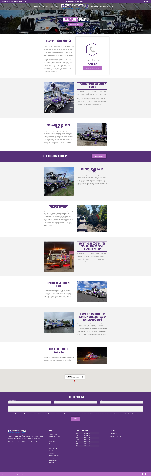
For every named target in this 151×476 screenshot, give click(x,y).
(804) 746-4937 (81, 1)
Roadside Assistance (54, 436)
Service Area (45, 6)
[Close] (82, 376)
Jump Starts (52, 441)
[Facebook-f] (145, 1)
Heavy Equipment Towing (55, 457)
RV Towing (51, 462)
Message (10, 404)
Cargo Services (53, 450)
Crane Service (52, 453)
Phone (101, 400)
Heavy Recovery (53, 460)
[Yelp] (149, 1)
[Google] (147, 1)
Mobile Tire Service (53, 446)
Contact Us (110, 6)
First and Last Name (12, 400)
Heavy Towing (54, 6)
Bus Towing (103, 6)
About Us (36, 6)
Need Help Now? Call (71, 1)
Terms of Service (40, 441)
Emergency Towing (53, 434)
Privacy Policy (31, 441)
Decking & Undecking (54, 455)
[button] (74, 381)
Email (55, 400)
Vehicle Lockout (53, 443)
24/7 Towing (93, 6)
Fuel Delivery (52, 439)
